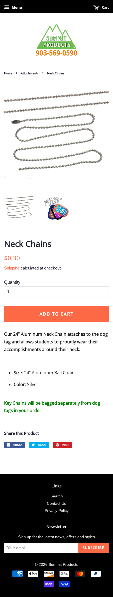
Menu (16, 7)
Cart (105, 7)
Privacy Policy (57, 511)
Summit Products (63, 565)
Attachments (30, 73)
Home (8, 73)
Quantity (12, 282)
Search (56, 496)
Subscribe (93, 547)
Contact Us (56, 504)
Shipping (11, 268)
